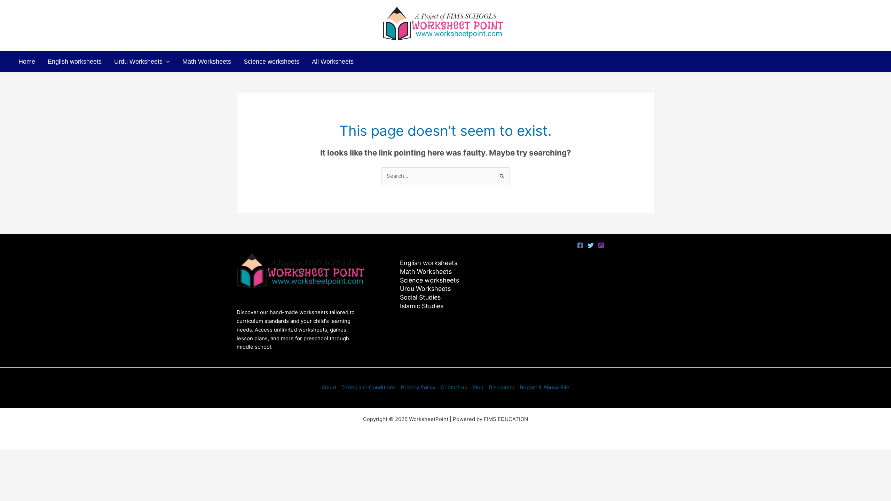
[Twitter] (591, 245)
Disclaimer (502, 387)
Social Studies (420, 297)
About (329, 387)
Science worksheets (271, 61)
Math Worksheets (206, 61)
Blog (477, 387)
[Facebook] (580, 245)
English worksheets (75, 61)
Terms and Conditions (368, 387)
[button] (166, 61)
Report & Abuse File (544, 387)
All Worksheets (333, 61)
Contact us (454, 387)
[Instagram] (601, 245)
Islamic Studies (421, 306)
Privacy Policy (418, 387)
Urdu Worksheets (138, 61)
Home (26, 61)
